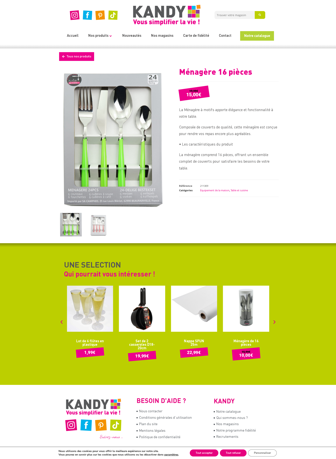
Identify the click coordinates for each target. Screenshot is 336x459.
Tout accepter (204, 453)
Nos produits (98, 36)
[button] (61, 321)
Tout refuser (233, 453)
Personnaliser (262, 453)
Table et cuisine (239, 190)
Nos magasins (162, 36)
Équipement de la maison (214, 190)
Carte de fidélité (196, 36)
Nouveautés (131, 36)
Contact (225, 36)
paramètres (171, 454)
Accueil (73, 36)
